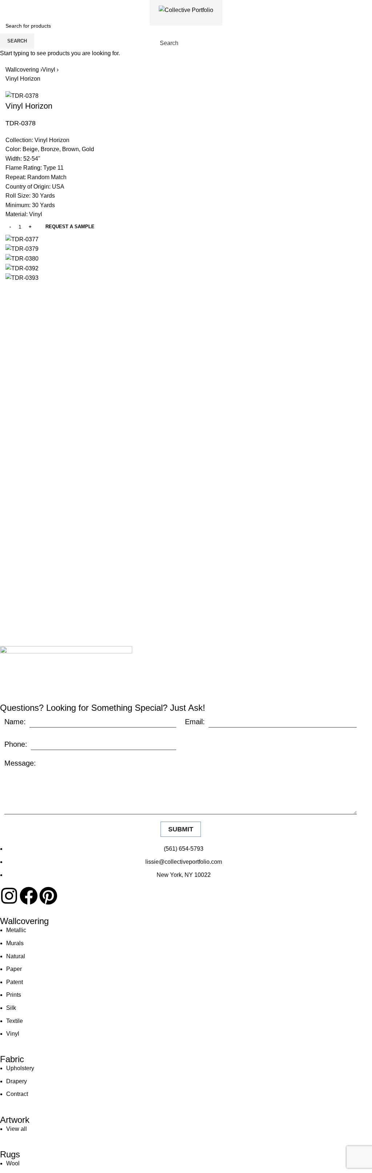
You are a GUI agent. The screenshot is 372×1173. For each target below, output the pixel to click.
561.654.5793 (31, 5)
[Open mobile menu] (216, 43)
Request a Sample (69, 226)
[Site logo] (186, 10)
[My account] (203, 43)
